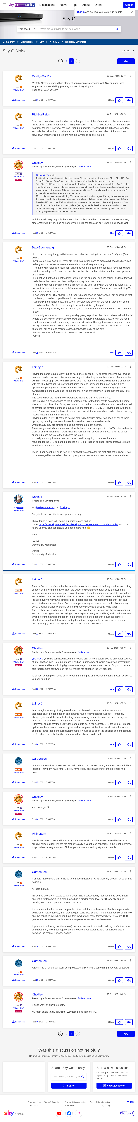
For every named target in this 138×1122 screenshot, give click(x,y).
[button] (131, 76)
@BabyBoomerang (45, 507)
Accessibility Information (100, 1102)
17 (37, 148)
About (86, 4)
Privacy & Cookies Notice (75, 1102)
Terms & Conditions (52, 1102)
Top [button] (132, 1102)
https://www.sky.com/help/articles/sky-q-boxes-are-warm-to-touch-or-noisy (78, 524)
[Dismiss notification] (132, 12)
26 (37, 819)
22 (37, 634)
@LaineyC (64, 507)
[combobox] (75, 29)
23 (37, 689)
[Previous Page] (60, 61)
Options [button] (126, 50)
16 (37, 100)
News (63, 4)
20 (37, 482)
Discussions (47, 4)
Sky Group (105, 1105)
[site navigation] (4, 5)
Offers (98, 4)
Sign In (129, 5)
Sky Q (69, 18)
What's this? (18, 90)
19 (37, 353)
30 (37, 1022)
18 (37, 233)
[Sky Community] (22, 5)
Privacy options (34, 1102)
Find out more (84, 167)
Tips (74, 4)
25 (37, 782)
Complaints (34, 1105)
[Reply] (129, 100)
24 (37, 744)
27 (37, 857)
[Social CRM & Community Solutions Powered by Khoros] (127, 1113)
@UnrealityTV (42, 175)
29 (37, 980)
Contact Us (70, 1105)
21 (37, 564)
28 (37, 946)
